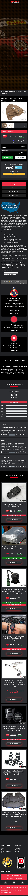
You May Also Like (14, 192)
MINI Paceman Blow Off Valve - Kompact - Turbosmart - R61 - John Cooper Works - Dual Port (14, 591)
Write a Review (15, 402)
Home (2, 848)
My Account (18, 853)
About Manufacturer (14, 195)
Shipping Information (6, 851)
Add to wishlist (20, 157)
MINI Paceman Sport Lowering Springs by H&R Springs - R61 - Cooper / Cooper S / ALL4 (14, 772)
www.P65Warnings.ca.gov (18, 283)
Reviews (14, 188)
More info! (23, 146)
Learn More (18, 167)
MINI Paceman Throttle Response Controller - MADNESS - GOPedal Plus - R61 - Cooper (14, 728)
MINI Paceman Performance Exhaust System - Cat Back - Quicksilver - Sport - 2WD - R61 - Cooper (14, 683)
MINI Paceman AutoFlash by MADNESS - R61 (14, 505)
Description (14, 184)
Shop (2, 850)
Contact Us (18, 850)
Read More (13, 330)
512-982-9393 (10, 266)
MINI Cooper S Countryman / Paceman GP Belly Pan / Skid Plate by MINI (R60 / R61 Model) (14, 814)
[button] (25, 112)
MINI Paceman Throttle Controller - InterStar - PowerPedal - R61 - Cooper (14, 638)
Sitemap (3, 853)
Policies (17, 851)
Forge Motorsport (22, 153)
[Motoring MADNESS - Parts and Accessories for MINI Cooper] (14, 2)
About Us (17, 848)
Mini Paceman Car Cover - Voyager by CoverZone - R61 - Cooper (14, 548)
